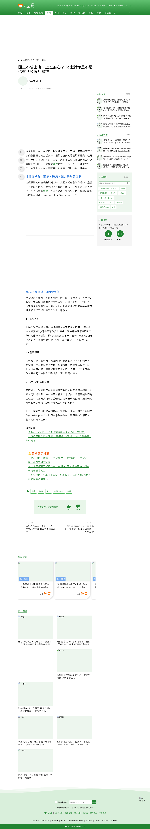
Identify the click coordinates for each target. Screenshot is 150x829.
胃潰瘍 (119, 202)
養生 (28, 12)
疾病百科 (77, 813)
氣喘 (114, 207)
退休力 (81, 12)
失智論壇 (38, 12)
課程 (72, 12)
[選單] (130, 6)
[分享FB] (21, 152)
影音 (64, 12)
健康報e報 (62, 802)
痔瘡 (123, 188)
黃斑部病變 (104, 207)
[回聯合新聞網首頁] (20, 6)
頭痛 (46, 176)
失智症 (122, 193)
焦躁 (45, 190)
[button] (130, 13)
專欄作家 (102, 813)
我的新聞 (119, 6)
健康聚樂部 (59, 813)
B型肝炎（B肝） (106, 198)
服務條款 (64, 820)
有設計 (93, 6)
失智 (91, 12)
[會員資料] (126, 6)
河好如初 (83, 6)
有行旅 (102, 6)
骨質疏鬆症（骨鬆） (107, 193)
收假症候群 (33, 176)
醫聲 (99, 12)
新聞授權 (55, 820)
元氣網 (26, 59)
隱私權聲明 (79, 820)
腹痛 (55, 176)
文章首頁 (93, 813)
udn (20, 59)
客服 (47, 820)
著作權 (71, 820)
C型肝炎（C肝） (106, 202)
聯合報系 (89, 820)
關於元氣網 (48, 813)
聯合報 (62, 6)
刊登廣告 (36, 820)
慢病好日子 (110, 12)
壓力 (55, 163)
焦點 (20, 12)
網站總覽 (114, 820)
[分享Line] (21, 160)
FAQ (43, 820)
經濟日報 (72, 6)
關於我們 (105, 820)
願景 (110, 6)
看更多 (128, 94)
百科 (56, 12)
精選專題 (68, 813)
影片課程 (24, 578)
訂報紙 (97, 820)
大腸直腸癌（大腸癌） (108, 188)
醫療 (49, 12)
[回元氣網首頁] (29, 5)
